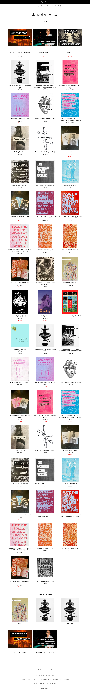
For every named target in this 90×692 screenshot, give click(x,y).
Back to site (53, 683)
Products (30, 5)
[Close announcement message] (88, 2)
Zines (28, 679)
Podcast (43, 5)
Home (35, 675)
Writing (37, 5)
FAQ (48, 5)
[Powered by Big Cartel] (45, 689)
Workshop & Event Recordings (61, 679)
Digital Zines (35, 679)
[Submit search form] (52, 669)
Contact (54, 5)
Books (23, 679)
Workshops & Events (46, 679)
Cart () (60, 5)
